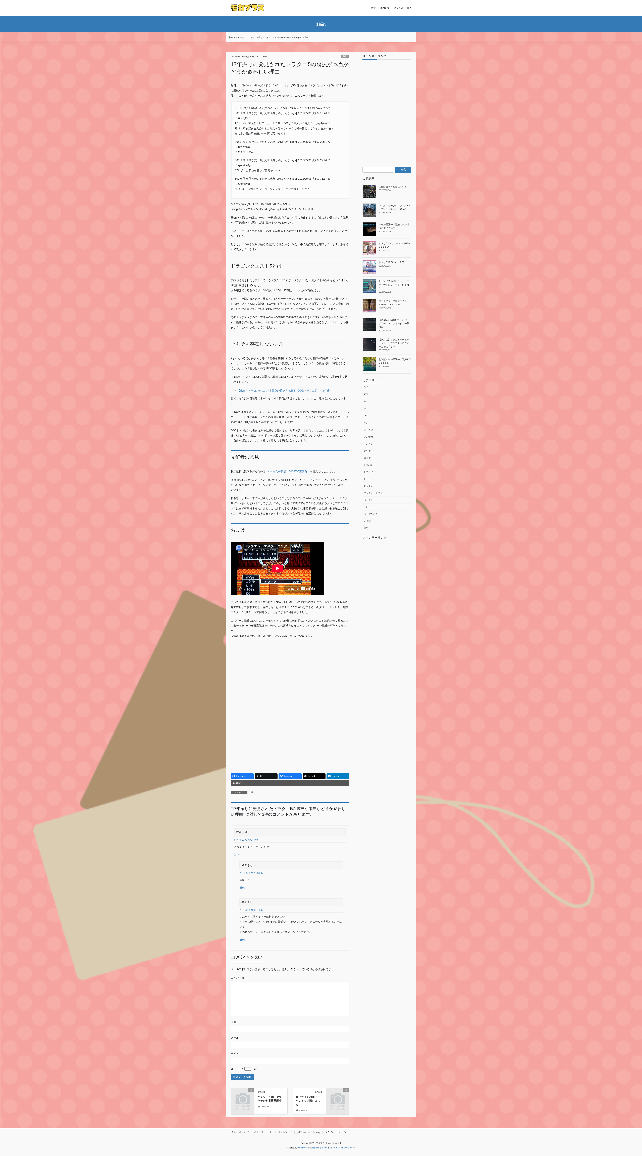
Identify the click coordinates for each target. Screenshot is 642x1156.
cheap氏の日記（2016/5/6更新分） (289, 471)
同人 (271, 1132)
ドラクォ (368, 486)
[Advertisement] (260, 665)
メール (235, 1037)
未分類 (367, 521)
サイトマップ (285, 1132)
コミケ (367, 457)
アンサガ (368, 436)
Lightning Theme (320, 1148)
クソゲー (368, 450)
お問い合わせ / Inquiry (308, 1132)
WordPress (302, 1148)
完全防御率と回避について (393, 186)
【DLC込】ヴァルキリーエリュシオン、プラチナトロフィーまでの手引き (394, 343)
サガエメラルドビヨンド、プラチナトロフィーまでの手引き (394, 285)
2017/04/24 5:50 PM (246, 840)
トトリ (367, 479)
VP (365, 415)
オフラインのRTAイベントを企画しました (308, 1100)
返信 (236, 854)
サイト (235, 1053)
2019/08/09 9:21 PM (251, 910)
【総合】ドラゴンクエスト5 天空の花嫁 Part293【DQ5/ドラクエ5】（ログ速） (284, 390)
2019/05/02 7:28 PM (251, 873)
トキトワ (368, 472)
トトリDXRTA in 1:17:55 (391, 262)
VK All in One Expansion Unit (343, 1148)
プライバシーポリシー (336, 1132)
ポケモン (368, 500)
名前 (233, 1021)
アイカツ (368, 429)
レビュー (368, 507)
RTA (366, 394)
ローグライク (371, 514)
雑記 (345, 56)
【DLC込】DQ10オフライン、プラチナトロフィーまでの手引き (395, 323)
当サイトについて (240, 1132)
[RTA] (242, 1095)
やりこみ (259, 1132)
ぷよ (366, 422)
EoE (366, 387)
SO (365, 401)
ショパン (368, 465)
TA (365, 408)
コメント (238, 977)
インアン (368, 443)
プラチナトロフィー (374, 493)
